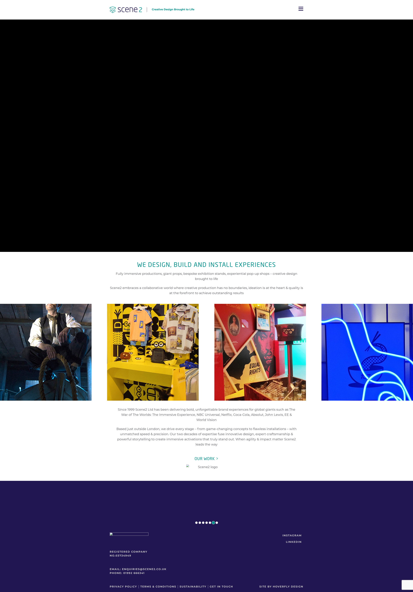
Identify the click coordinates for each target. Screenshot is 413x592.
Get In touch (221, 586)
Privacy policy (123, 586)
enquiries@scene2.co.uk (144, 569)
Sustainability (193, 586)
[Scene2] (126, 10)
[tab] (196, 522)
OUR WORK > (206, 458)
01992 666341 (134, 573)
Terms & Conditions (158, 586)
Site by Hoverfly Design (281, 586)
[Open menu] (300, 10)
